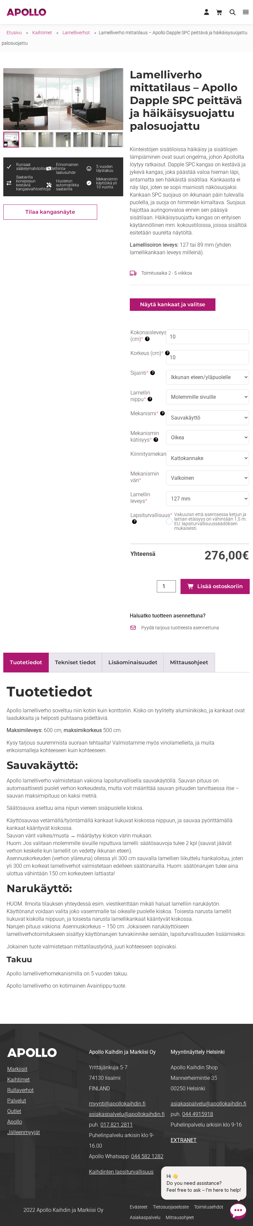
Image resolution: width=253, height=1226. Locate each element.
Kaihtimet (42, 32)
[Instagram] (196, 1162)
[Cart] (219, 12)
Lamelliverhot (76, 32)
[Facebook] (176, 1162)
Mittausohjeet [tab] (189, 662)
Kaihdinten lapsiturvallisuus (121, 1172)
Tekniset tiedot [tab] (75, 662)
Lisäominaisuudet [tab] (132, 662)
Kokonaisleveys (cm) (148, 335)
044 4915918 (197, 1114)
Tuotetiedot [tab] (26, 662)
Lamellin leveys (148, 497)
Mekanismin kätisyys (148, 436)
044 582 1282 (147, 1156)
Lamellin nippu (148, 396)
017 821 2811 (116, 1125)
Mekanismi (148, 413)
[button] (245, 12)
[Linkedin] (186, 1162)
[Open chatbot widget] (238, 1211)
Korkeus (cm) (148, 353)
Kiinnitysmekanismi (148, 454)
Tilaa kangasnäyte (50, 212)
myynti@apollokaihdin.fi (117, 1104)
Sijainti (148, 373)
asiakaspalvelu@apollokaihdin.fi (127, 1114)
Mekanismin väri (146, 477)
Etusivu (14, 32)
